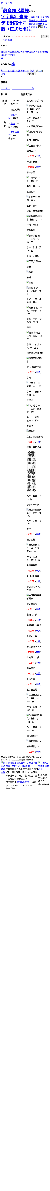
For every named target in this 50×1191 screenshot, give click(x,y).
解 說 (5, 71)
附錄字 (19, 71)
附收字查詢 (10, 55)
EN (30, 30)
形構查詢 (22, 52)
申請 (38, 156)
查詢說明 (7, 40)
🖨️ (37, 71)
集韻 (13, 123)
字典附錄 (42, 20)
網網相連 (26, 766)
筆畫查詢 (14, 52)
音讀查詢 (31, 52)
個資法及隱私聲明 (16, 763)
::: (30, 17)
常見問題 (44, 17)
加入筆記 (31, 74)
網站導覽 (33, 27)
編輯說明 (33, 20)
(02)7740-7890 (23, 782)
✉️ (40, 71)
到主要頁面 (6, 3)
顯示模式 (42, 24)
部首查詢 (5, 52)
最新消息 (35, 17)
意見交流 (16, 766)
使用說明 (33, 24)
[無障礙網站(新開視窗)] (43, 769)
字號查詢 (39, 52)
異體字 (13, 71)
